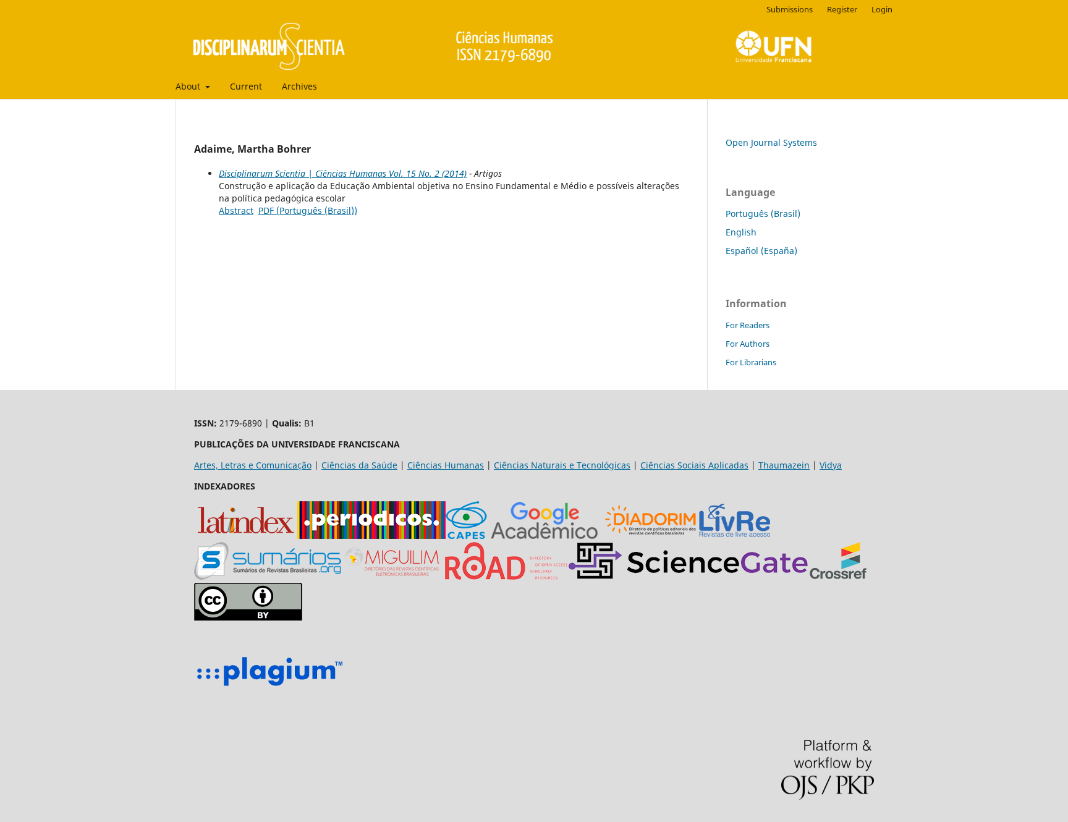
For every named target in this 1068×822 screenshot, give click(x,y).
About (189, 86)
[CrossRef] (838, 576)
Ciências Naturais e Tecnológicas (562, 465)
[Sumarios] (267, 576)
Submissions (789, 9)
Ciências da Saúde (359, 465)
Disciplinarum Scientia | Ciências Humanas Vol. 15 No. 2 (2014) (343, 173)
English (741, 232)
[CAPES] (466, 535)
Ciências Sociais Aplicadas (694, 465)
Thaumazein (784, 465)
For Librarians (751, 362)
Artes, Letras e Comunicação (253, 465)
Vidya (831, 465)
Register (842, 9)
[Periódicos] (371, 535)
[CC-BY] (248, 617)
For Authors (747, 343)
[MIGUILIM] (393, 576)
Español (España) (761, 250)
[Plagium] (269, 687)
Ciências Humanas (445, 465)
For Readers (747, 325)
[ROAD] (506, 576)
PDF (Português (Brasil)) (307, 210)
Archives (299, 86)
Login (881, 9)
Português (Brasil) (763, 213)
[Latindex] (245, 535)
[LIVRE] (734, 535)
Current (246, 86)
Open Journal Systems (771, 142)
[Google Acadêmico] (544, 535)
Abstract (236, 210)
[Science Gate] (688, 576)
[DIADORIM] (650, 535)
